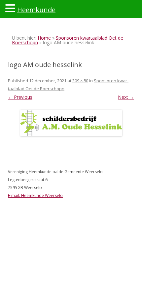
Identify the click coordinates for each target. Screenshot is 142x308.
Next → (126, 97)
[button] (11, 8)
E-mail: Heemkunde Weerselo (35, 195)
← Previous (20, 97)
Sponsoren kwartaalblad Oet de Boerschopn (67, 40)
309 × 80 (80, 81)
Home (44, 38)
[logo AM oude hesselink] (71, 123)
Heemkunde (36, 9)
